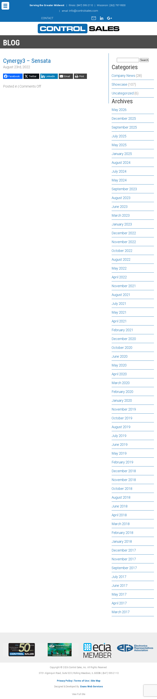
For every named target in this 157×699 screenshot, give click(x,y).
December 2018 (124, 471)
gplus (109, 18)
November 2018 (124, 480)
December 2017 (124, 550)
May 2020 (119, 365)
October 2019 (122, 418)
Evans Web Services (91, 686)
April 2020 (119, 374)
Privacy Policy (64, 680)
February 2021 (122, 330)
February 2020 (122, 392)
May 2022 (119, 268)
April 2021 (119, 321)
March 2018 (121, 524)
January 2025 (122, 154)
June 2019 (120, 445)
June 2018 (120, 506)
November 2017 (124, 559)
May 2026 (119, 110)
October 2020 (122, 348)
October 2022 (122, 251)
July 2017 (119, 577)
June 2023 (120, 207)
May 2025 (119, 145)
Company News (123, 76)
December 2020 (124, 339)
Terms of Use (81, 680)
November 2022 (124, 242)
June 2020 (120, 356)
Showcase (119, 84)
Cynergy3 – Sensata (27, 60)
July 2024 (119, 171)
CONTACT (47, 18)
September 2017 (124, 568)
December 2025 (124, 118)
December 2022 (124, 233)
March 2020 (121, 383)
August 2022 (121, 259)
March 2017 (121, 612)
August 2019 (121, 427)
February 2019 (122, 462)
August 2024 (121, 163)
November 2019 (124, 409)
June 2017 (120, 585)
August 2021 (121, 295)
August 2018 (121, 497)
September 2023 (124, 189)
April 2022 (119, 277)
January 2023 (122, 224)
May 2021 (119, 312)
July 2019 (119, 436)
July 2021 (119, 304)
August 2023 (121, 198)
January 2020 (122, 400)
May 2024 (119, 180)
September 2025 (124, 127)
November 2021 (124, 286)
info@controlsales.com (83, 10)
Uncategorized (123, 93)
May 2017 (119, 594)
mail (94, 18)
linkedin (101, 18)
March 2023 (121, 215)
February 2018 (122, 533)
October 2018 (122, 489)
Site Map (95, 680)
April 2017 (119, 603)
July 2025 (119, 136)
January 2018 (122, 541)
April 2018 (119, 515)
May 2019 (119, 453)
